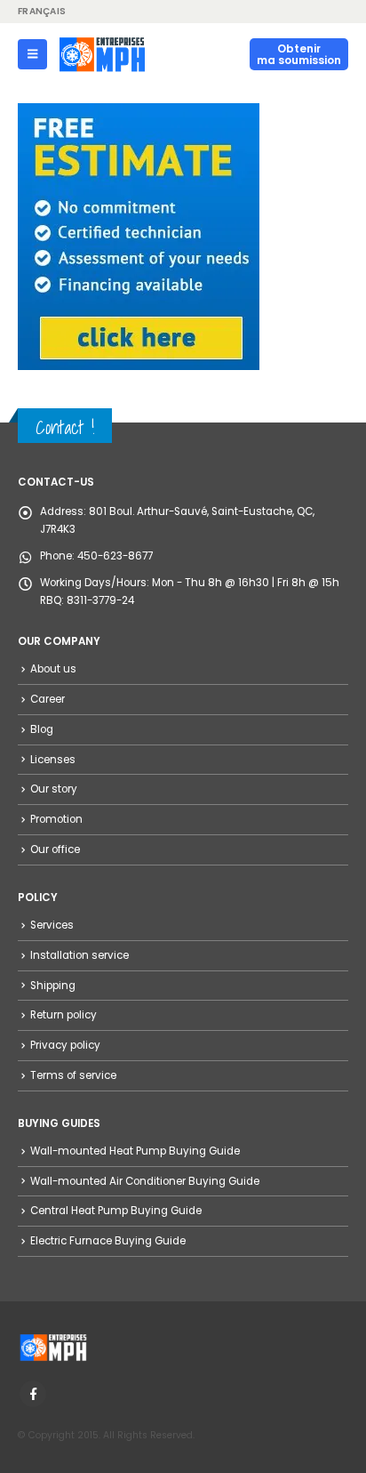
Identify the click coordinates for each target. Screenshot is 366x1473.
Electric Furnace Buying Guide (108, 1241)
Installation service (79, 955)
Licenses (53, 760)
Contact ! (65, 427)
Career (47, 699)
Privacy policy (65, 1045)
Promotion (56, 819)
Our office (55, 849)
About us (53, 669)
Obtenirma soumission (299, 54)
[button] (32, 54)
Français (42, 11)
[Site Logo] (102, 54)
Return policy (63, 1015)
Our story (53, 789)
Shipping (53, 985)
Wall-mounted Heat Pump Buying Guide (135, 1151)
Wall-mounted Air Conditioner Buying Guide (144, 1181)
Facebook (33, 1393)
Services (52, 925)
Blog (41, 729)
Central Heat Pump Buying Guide (116, 1210)
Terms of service (73, 1075)
